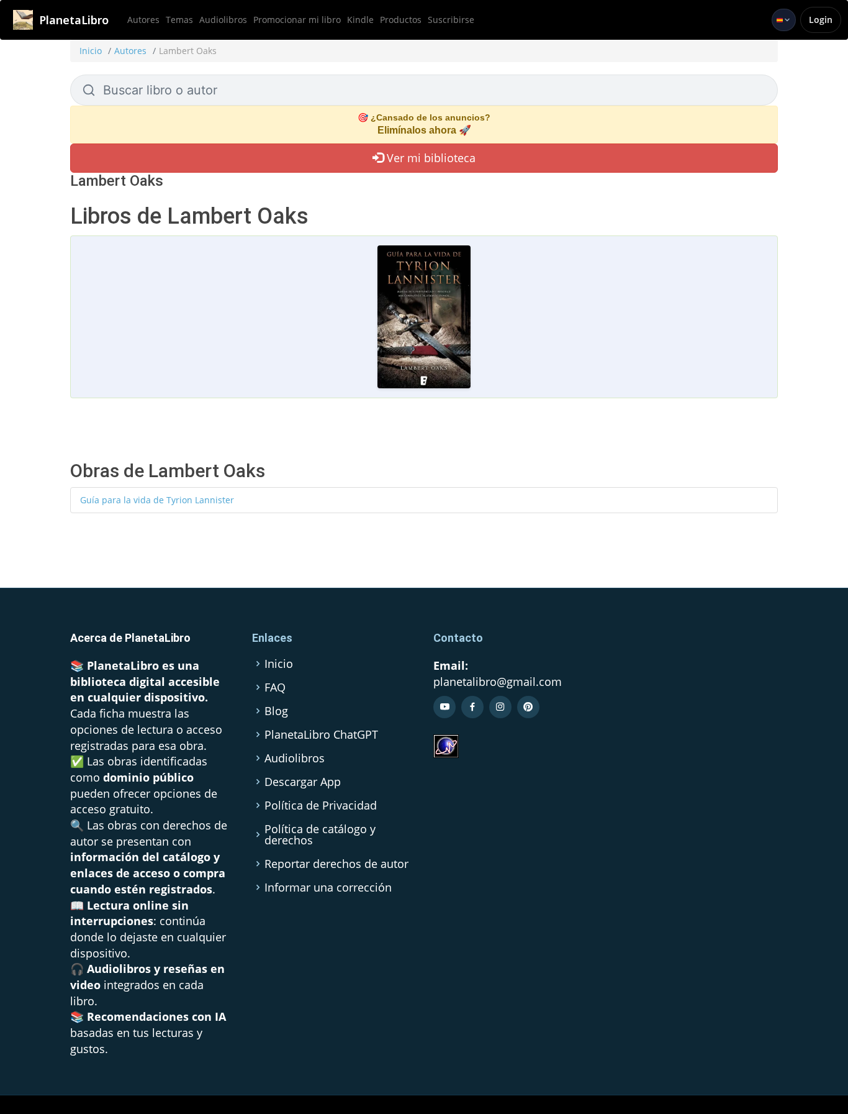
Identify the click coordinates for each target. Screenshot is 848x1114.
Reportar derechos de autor (336, 863)
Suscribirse (451, 19)
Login (820, 19)
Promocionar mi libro (297, 19)
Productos (401, 19)
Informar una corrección (328, 887)
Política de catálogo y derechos (320, 834)
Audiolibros (223, 19)
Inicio (90, 51)
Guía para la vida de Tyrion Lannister (157, 500)
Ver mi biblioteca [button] (430, 157)
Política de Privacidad (320, 805)
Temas (179, 19)
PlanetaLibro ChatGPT (321, 734)
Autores (143, 19)
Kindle (360, 19)
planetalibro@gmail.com (497, 681)
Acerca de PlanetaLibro (130, 637)
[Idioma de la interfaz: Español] (784, 20)
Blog (276, 710)
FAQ (275, 687)
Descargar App (302, 781)
